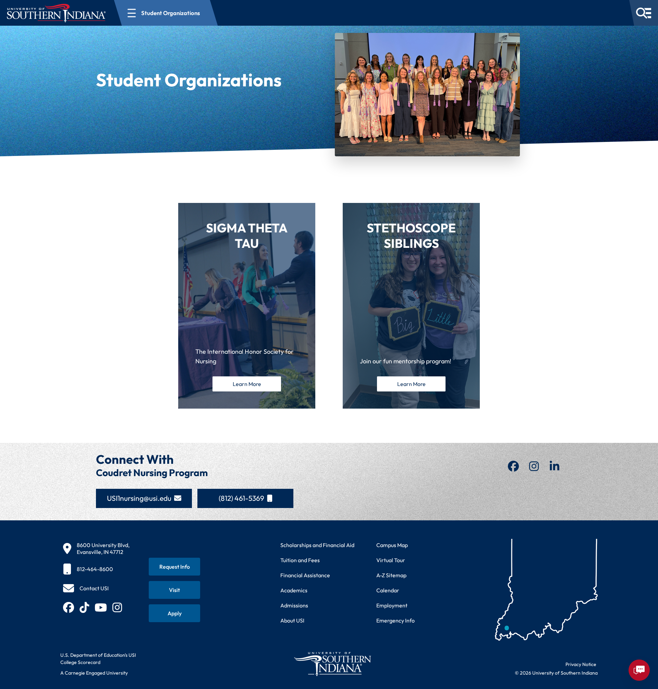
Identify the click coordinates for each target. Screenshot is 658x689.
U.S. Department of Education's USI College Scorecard (98, 658)
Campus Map (392, 545)
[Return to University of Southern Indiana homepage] (332, 664)
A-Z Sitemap (391, 575)
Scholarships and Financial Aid (317, 545)
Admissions (294, 605)
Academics (293, 590)
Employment (391, 605)
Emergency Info (395, 620)
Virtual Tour (390, 560)
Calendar (387, 590)
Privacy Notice (580, 664)
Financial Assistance (305, 575)
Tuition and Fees (300, 560)
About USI (292, 620)
